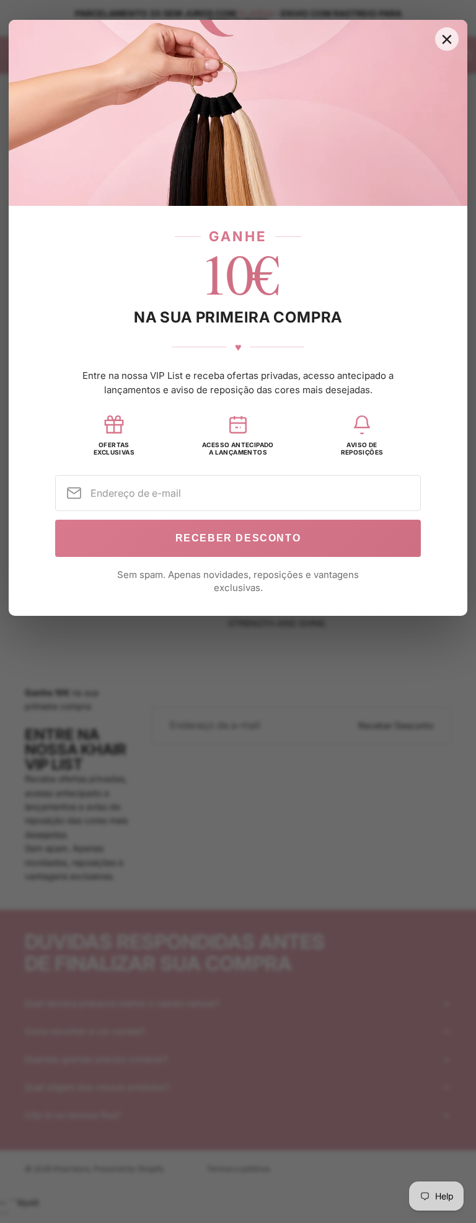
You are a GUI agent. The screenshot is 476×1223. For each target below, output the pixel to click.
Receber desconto (238, 538)
